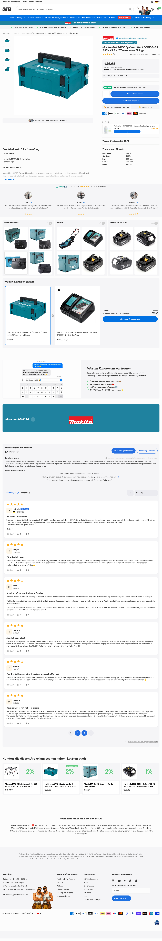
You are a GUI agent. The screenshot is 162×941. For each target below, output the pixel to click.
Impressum (88, 889)
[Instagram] (64, 120)
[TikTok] (66, 120)
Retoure (60, 882)
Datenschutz (89, 886)
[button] (107, 54)
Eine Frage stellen (147, 451)
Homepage (6, 33)
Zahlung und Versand (65, 893)
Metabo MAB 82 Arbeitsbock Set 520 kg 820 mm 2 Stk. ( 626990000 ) (21, 785)
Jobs (86, 896)
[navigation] (7, 41)
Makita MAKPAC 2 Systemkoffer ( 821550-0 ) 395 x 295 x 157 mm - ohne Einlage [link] (27, 333)
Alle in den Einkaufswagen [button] (130, 319)
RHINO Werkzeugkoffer (55, 18)
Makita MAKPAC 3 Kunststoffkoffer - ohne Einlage (99, 785)
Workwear (74, 18)
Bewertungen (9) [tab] (12, 493)
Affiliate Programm (91, 879)
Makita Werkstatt (63, 896)
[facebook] (125, 881)
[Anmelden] (152, 9)
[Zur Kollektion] (50, 223)
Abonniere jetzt (121, 898)
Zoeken (130, 9)
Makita (16, 33)
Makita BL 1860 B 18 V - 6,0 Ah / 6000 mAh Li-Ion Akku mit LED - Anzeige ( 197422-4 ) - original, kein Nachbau (139, 785)
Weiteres (89, 874)
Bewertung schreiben (123, 451)
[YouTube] (61, 120)
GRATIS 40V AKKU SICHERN (85, 23)
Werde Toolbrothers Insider (124, 885)
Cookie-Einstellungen (92, 899)
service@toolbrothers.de (17, 895)
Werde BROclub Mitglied (11, 2)
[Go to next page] (91, 733)
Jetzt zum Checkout (131, 101)
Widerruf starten (63, 889)
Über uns (87, 893)
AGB (85, 882)
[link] (27, 308)
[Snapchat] (136, 881)
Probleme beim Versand (66, 879)
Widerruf (60, 886)
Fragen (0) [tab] (25, 493)
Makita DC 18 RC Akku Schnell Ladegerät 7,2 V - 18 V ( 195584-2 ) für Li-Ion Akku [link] (77, 333)
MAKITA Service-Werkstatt (32, 2)
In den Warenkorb (135, 94)
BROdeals (101, 18)
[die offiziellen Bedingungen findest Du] (135, 43)
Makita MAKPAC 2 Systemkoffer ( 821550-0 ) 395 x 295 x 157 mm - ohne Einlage (61, 785)
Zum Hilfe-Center (67, 874)
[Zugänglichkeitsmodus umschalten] (151, 2)
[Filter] (130, 493)
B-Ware (111, 18)
